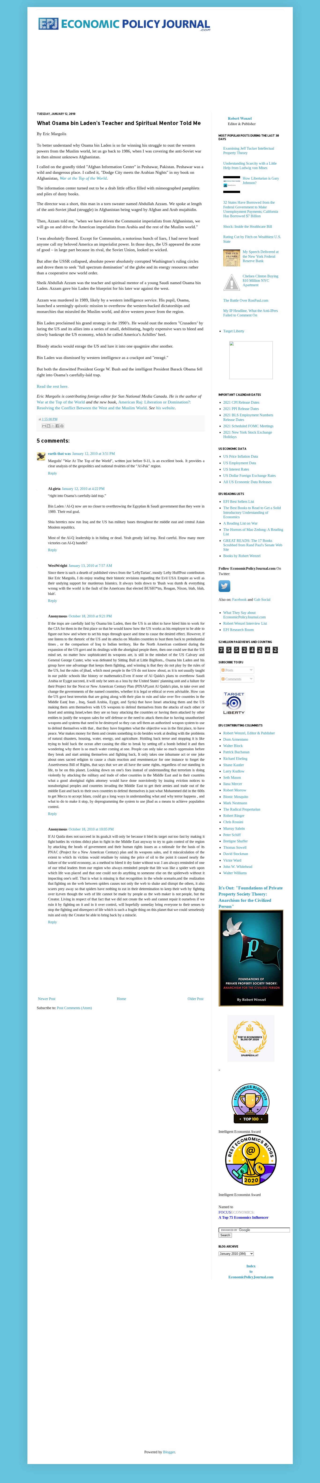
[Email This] (44, 426)
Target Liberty (233, 331)
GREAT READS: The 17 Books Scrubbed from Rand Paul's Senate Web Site (252, 545)
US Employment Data (239, 463)
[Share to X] (53, 426)
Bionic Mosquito (235, 797)
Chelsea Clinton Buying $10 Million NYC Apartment (260, 280)
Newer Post (46, 999)
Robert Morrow (234, 790)
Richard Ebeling (235, 759)
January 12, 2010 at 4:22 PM (83, 489)
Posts (228, 670)
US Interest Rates (236, 469)
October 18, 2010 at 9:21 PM (90, 616)
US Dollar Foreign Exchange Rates (249, 476)
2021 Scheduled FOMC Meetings (248, 426)
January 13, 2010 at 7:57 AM (90, 566)
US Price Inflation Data (240, 456)
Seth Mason (232, 778)
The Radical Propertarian (241, 809)
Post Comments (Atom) (74, 1008)
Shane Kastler (233, 765)
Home (121, 999)
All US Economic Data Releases (247, 482)
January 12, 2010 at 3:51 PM (93, 454)
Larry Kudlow (234, 771)
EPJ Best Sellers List (238, 502)
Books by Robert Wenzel (241, 556)
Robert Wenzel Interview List (245, 623)
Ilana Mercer (232, 784)
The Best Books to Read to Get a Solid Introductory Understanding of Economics (252, 512)
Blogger (169, 1452)
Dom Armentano (235, 739)
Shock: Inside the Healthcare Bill (247, 226)
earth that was (59, 454)
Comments (232, 679)
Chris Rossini (233, 822)
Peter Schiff (232, 835)
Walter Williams (235, 873)
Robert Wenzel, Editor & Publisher (249, 733)
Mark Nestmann (235, 803)
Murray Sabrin (234, 828)
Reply (52, 473)
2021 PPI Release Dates (241, 409)
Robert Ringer (233, 816)
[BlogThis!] (48, 426)
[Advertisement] (160, 72)
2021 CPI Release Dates (241, 402)
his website (165, 408)
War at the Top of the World (83, 178)
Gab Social (262, 600)
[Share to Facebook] (57, 426)
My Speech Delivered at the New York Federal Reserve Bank (261, 256)
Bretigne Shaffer (235, 841)
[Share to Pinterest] (62, 426)
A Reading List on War (240, 523)
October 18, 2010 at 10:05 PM (91, 829)
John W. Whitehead (237, 867)
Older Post (195, 999)
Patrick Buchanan (236, 752)
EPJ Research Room (238, 630)
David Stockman (235, 854)
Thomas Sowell (234, 847)
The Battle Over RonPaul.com (245, 300)
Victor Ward (232, 860)
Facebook (239, 600)
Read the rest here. (53, 386)
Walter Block (233, 746)
